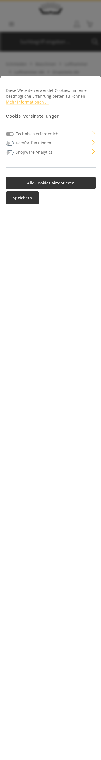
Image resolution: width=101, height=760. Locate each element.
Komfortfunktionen (33, 143)
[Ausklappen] (93, 132)
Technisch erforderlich (37, 133)
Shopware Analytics (34, 152)
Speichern (22, 197)
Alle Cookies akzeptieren (50, 183)
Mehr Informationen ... (27, 102)
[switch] (10, 143)
